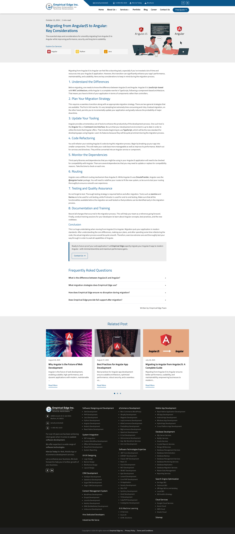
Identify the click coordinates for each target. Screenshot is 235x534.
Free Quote (180, 9)
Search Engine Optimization (167, 478)
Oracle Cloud (161, 512)
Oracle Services (162, 441)
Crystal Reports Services (166, 444)
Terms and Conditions (145, 530)
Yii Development (126, 497)
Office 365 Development (92, 444)
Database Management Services (168, 450)
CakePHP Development (128, 500)
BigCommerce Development (130, 429)
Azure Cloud (161, 506)
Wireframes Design (90, 465)
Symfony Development (128, 491)
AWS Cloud (161, 509)
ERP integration (89, 438)
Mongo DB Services (164, 447)
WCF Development (127, 467)
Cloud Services (162, 499)
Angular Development (92, 423)
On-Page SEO (161, 482)
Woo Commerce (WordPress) (130, 411)
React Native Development (93, 429)
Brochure (150, 3)
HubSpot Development (92, 477)
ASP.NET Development (128, 456)
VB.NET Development (128, 470)
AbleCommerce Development (131, 423)
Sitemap (159, 517)
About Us (111, 9)
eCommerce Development (129, 408)
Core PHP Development (129, 479)
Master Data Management (166, 470)
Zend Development (127, 494)
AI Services (124, 512)
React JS (123, 462)
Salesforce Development (93, 479)
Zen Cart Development (128, 444)
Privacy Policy (130, 530)
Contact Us (165, 9)
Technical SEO (162, 485)
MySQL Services (162, 438)
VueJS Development (127, 465)
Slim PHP (123, 488)
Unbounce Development (93, 509)
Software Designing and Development (98, 408)
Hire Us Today (136, 3)
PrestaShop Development (129, 426)
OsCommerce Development (130, 438)
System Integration (90, 434)
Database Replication (164, 465)
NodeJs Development (92, 426)
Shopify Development (128, 414)
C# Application (125, 482)
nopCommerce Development (131, 420)
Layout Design (89, 468)
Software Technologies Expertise (132, 449)
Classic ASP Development (129, 459)
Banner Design (89, 462)
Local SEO (160, 491)
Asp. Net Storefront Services (130, 441)
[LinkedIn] (187, 2)
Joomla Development (92, 500)
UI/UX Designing (89, 455)
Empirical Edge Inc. (116, 530)
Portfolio (136, 9)
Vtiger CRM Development (93, 485)
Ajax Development (127, 473)
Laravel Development (128, 476)
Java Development (91, 417)
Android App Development (167, 417)
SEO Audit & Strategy (164, 494)
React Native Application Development (171, 411)
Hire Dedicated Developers (93, 514)
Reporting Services (163, 473)
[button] (114, 393)
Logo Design (88, 459)
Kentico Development (92, 503)
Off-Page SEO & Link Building (167, 488)
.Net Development (90, 411)
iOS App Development (165, 414)
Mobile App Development (166, 408)
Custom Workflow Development (95, 441)
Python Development (92, 420)
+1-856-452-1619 (121, 3)
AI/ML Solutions (126, 518)
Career (154, 9)
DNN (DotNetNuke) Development (96, 506)
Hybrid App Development (166, 423)
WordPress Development (93, 494)
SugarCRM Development (93, 482)
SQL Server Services (164, 435)
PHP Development (90, 414)
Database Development (165, 431)
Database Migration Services (167, 467)
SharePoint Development (93, 447)
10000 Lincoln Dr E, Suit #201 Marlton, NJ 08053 (61, 417)
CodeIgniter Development (129, 503)
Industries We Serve (90, 519)
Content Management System (94, 490)
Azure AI (123, 515)
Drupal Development (91, 497)
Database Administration (166, 453)
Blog (146, 9)
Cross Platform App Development (169, 426)
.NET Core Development (129, 453)
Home (101, 9)
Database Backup (163, 456)
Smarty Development (128, 485)
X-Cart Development (127, 435)
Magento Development (128, 417)
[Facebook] (183, 2)
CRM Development (90, 473)
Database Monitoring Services (167, 462)
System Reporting (90, 450)
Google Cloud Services (165, 503)
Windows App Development (167, 420)
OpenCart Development (129, 432)
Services (124, 9)
